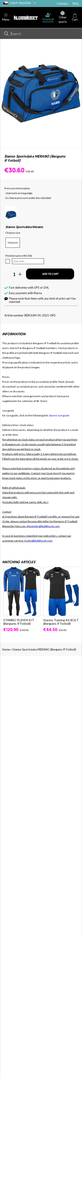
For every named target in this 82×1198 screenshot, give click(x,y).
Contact (62, 3)
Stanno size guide (59, 415)
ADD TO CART (50, 274)
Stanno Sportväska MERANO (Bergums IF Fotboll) (44, 649)
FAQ (76, 3)
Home (6, 649)
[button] (5, 17)
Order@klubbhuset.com (38, 540)
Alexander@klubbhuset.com (43, 526)
